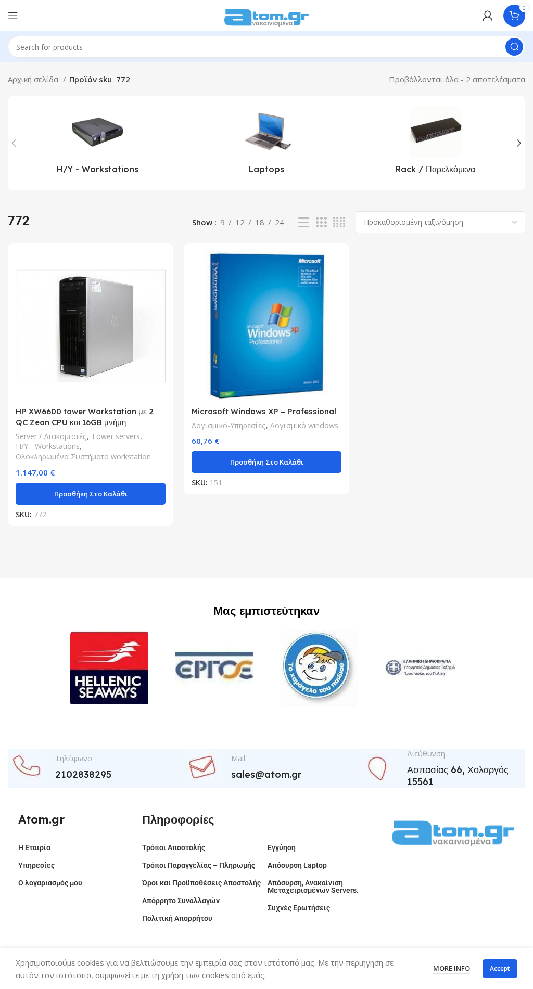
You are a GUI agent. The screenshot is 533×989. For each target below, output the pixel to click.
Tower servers (115, 436)
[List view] (303, 222)
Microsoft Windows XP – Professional (264, 411)
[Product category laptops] (266, 143)
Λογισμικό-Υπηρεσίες (229, 425)
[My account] (487, 15)
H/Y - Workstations (48, 446)
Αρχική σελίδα (34, 79)
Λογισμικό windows (304, 425)
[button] (91, 494)
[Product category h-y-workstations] (97, 143)
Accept (500, 968)
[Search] (514, 47)
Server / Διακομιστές (51, 436)
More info (451, 968)
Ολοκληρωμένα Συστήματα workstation (83, 456)
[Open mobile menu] (13, 15)
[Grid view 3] (321, 222)
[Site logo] (266, 14)
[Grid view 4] (339, 222)
